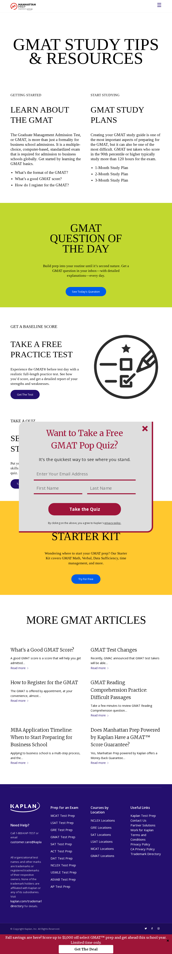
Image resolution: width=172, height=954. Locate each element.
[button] (84, 459)
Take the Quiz (84, 509)
